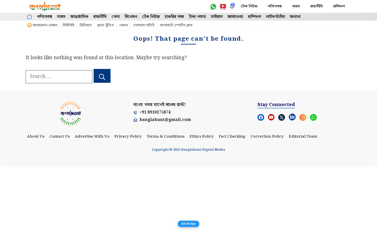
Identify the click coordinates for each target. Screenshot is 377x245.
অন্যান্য (295, 17)
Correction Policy (267, 137)
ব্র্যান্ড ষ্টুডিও (105, 25)
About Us (35, 137)
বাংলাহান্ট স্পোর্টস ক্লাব (176, 25)
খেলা (116, 17)
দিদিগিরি (68, 25)
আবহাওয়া (235, 17)
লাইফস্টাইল (275, 17)
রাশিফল (339, 6)
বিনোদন (131, 17)
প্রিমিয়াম (86, 25)
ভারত (296, 6)
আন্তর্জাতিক (79, 17)
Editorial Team (303, 137)
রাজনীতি (316, 6)
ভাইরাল (217, 17)
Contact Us (59, 137)
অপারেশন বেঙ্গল (45, 25)
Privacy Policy (128, 137)
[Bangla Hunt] (45, 6)
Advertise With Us (92, 137)
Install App (188, 224)
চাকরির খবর (174, 17)
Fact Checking (232, 137)
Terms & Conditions (165, 137)
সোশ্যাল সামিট (143, 25)
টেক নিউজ (249, 6)
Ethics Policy (202, 137)
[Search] (102, 76)
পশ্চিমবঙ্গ (275, 6)
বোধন (123, 25)
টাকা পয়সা (197, 17)
